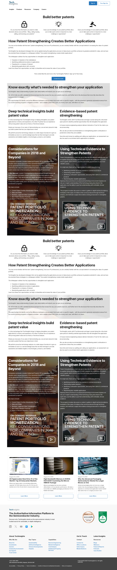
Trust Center (13, 552)
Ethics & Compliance (67, 566)
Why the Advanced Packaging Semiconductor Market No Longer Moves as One (91, 481)
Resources (27, 9)
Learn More (24, 496)
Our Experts (12, 550)
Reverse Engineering (54, 542)
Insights (11, 9)
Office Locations (81, 545)
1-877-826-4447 (13, 560)
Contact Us (80, 542)
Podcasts (96, 548)
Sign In (93, 3)
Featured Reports (99, 546)
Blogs (95, 542)
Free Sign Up (104, 3)
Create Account (58, 78)
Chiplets (31, 548)
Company (36, 9)
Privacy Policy (21, 566)
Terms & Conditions (31, 566)
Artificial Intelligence (35, 545)
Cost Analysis (52, 546)
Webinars (96, 545)
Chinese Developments (36, 546)
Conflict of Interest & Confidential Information (49, 566)
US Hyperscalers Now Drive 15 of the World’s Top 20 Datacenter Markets (23, 480)
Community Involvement (16, 548)
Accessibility (12, 566)
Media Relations (81, 548)
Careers (44, 9)
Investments (12, 545)
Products (19, 9)
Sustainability (33, 542)
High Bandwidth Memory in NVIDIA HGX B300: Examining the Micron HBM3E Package (57, 481)
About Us (11, 542)
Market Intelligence (54, 545)
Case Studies (97, 550)
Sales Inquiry (80, 546)
